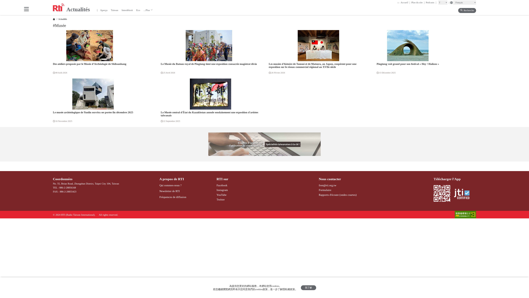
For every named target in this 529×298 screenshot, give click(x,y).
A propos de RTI (171, 179)
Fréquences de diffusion (172, 197)
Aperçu (103, 10)
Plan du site (418, 2)
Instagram (222, 189)
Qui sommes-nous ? (170, 185)
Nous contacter (330, 179)
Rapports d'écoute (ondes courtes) (338, 194)
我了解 (308, 287)
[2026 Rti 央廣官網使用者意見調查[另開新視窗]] (264, 144)
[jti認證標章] (463, 194)
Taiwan (114, 10)
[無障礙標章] (465, 215)
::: (398, 2)
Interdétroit (127, 10)
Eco (138, 10)
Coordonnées (62, 179)
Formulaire (325, 189)
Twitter (221, 199)
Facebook (222, 185)
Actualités (62, 19)
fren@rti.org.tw (327, 185)
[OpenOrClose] (26, 9)
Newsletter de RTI (169, 191)
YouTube (221, 194)
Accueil (405, 2)
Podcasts (431, 2)
